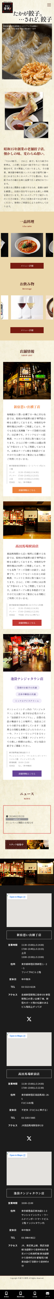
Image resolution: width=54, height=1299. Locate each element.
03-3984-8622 (28, 1237)
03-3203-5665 (28, 1117)
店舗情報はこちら (27, 490)
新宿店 (6, 1296)
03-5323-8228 (28, 986)
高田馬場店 (20, 1296)
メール (47, 1296)
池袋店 (35, 1296)
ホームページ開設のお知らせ (19, 822)
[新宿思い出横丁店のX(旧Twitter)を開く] (29, 1019)
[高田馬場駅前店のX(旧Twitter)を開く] (29, 1138)
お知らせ (17, 819)
